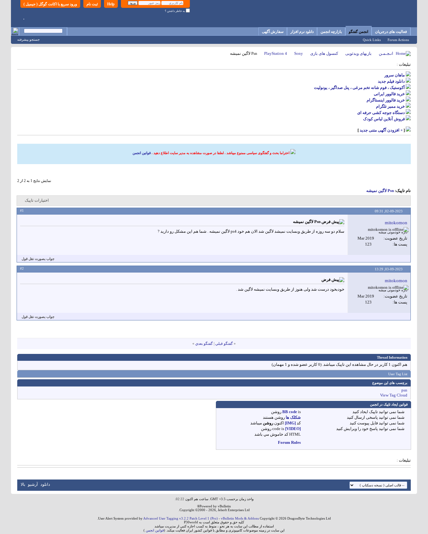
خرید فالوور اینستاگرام (386, 100)
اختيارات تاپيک (37, 200)
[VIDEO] (293, 428)
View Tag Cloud (393, 395)
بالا (23, 484)
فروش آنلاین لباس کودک (384, 119)
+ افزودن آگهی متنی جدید (381, 130)
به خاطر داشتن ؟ (175, 11)
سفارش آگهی (273, 31)
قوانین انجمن (142, 153)
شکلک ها (293, 417)
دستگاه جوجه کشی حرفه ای (381, 112)
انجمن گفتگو (358, 31)
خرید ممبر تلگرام (390, 106)
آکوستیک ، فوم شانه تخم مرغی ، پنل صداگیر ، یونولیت (359, 87)
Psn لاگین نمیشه (380, 190)
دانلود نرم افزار (302, 31)
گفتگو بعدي (204, 343)
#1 (22, 210)
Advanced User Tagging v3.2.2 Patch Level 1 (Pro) (180, 518)
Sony (298, 53)
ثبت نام (92, 4)
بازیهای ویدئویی (358, 53)
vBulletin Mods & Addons (240, 518)
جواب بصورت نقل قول (38, 259)
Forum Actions (398, 40)
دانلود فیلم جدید (391, 81)
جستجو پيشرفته (28, 39)
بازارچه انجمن (331, 31)
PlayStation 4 (275, 53)
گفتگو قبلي (224, 343)
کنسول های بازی (324, 53)
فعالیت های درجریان (391, 31)
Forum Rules (289, 442)
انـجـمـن (386, 53)
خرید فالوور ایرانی (389, 93)
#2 (22, 268)
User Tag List (397, 374)
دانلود (45, 484)
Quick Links (372, 40)
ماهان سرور (394, 75)
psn (404, 390)
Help (111, 4)
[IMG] (290, 423)
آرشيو (33, 484)
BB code (289, 411)
